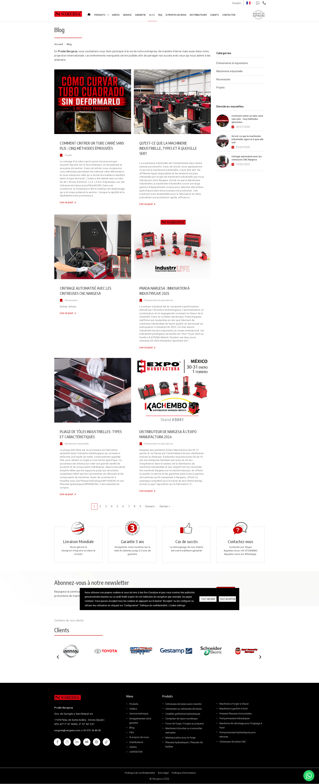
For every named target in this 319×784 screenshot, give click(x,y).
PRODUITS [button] (100, 14)
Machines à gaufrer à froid (233, 708)
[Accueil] (68, 14)
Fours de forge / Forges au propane (184, 723)
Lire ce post (66, 202)
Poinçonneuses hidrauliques (234, 718)
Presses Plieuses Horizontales (235, 713)
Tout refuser (208, 599)
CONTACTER (228, 14)
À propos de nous (139, 737)
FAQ (160, 14)
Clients (133, 747)
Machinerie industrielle (77, 443)
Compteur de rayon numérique (181, 718)
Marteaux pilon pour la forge (180, 737)
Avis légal (163, 772)
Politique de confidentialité (140, 772)
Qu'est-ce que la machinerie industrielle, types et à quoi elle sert (168, 148)
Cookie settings (177, 605)
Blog (131, 727)
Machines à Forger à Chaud (233, 703)
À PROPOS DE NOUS (176, 14)
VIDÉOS (116, 14)
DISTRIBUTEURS (198, 14)
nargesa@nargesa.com (67, 730)
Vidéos (133, 708)
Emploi (236, 3)
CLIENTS (214, 14)
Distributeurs (136, 742)
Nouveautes (71, 300)
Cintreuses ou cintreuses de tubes (183, 708)
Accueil (90, 13)
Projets (68, 155)
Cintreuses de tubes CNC (232, 741)
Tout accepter (227, 599)
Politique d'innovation (184, 772)
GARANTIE (140, 14)
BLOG (152, 14)
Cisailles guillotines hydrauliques (182, 713)
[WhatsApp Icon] (308, 775)
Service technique (138, 713)
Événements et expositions (158, 300)
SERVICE (127, 14)
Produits (133, 704)
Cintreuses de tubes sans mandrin (183, 704)
